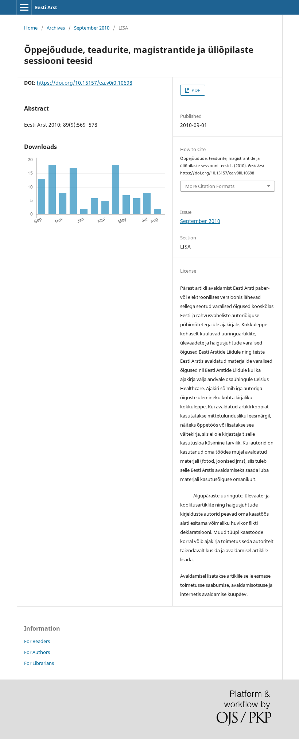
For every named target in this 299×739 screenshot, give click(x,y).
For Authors (37, 652)
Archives (56, 27)
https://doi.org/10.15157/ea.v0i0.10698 (84, 82)
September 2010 (91, 27)
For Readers (37, 641)
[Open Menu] (24, 7)
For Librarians (39, 663)
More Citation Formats (209, 186)
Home (31, 27)
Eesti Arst (46, 7)
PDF (195, 90)
